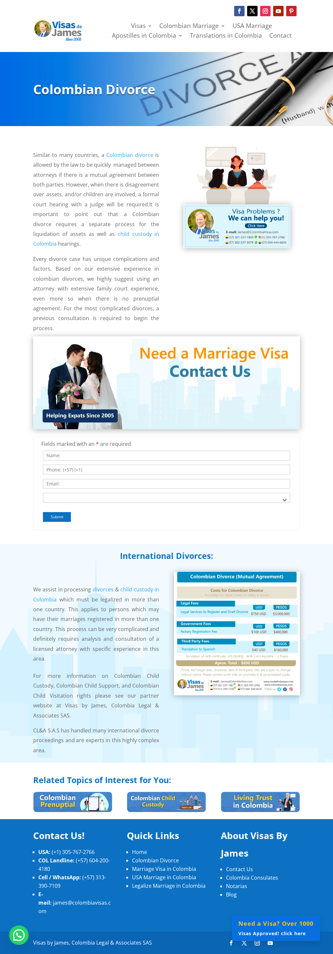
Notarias (236, 886)
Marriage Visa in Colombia (164, 868)
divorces (103, 589)
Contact (280, 36)
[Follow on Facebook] (239, 11)
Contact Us (239, 869)
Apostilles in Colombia (144, 36)
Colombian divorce (129, 155)
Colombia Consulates (252, 877)
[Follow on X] (252, 11)
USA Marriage (252, 26)
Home (139, 852)
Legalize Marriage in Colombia (169, 885)
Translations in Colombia (226, 36)
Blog (231, 894)
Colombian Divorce (155, 860)
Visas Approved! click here (275, 928)
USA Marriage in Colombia (164, 877)
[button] (19, 935)
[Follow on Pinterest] (291, 11)
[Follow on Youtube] (278, 11)
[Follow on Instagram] (265, 11)
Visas (138, 26)
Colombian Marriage (189, 26)
